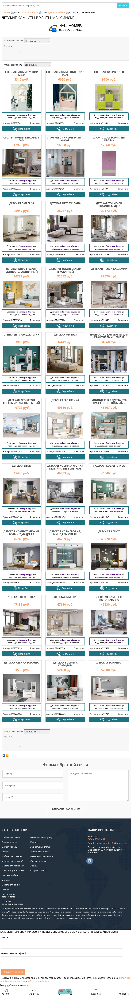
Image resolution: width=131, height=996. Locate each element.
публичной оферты (38, 981)
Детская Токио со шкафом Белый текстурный (109, 206)
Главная (6, 12)
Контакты (124, 993)
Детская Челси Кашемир (109, 269)
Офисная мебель (10, 875)
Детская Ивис (21, 465)
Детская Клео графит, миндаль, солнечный (21, 270)
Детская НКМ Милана (65, 203)
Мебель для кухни (11, 837)
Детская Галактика (65, 400)
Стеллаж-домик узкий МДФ (21, 73)
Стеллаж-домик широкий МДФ (65, 73)
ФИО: (5, 937)
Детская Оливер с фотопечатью (109, 598)
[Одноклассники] (7, 755)
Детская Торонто (108, 662)
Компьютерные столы (13, 870)
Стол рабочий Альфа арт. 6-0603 (65, 139)
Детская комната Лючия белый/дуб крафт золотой (21, 534)
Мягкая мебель (9, 846)
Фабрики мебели (38, 870)
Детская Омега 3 (65, 334)
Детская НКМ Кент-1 (21, 597)
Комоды (34, 842)
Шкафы (5, 851)
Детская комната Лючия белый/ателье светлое (65, 467)
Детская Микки (65, 597)
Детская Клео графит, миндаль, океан (65, 533)
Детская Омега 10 (21, 203)
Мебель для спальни (12, 856)
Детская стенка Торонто (21, 662)
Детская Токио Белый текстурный (65, 270)
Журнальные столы (40, 846)
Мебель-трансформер (41, 837)
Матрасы (6, 879)
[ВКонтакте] (4, 755)
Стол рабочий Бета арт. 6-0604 (21, 139)
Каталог (6, 993)
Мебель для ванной (11, 884)
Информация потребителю (8, 895)
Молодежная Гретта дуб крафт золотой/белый (109, 401)
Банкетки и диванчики (41, 856)
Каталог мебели (29, 12)
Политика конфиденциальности (12, 902)
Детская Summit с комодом (65, 664)
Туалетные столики (39, 851)
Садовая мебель (38, 861)
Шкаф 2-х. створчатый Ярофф (109, 139)
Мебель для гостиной (12, 861)
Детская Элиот (109, 531)
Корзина (96, 992)
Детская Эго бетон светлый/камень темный (21, 401)
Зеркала (34, 865)
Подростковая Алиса (109, 465)
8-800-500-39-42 (70, 30)
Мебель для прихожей (13, 865)
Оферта (5, 889)
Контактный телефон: (14, 953)
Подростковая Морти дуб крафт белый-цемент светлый (109, 337)
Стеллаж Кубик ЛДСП (109, 72)
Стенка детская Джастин (21, 334)
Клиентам (33, 993)
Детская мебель (57, 12)
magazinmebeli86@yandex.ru (111, 843)
